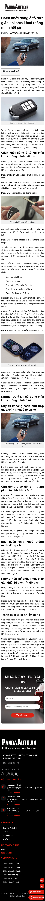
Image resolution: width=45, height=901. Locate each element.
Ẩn (17, 71)
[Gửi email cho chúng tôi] (12, 774)
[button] (41, 7)
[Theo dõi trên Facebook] (3, 774)
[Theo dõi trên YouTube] (16, 774)
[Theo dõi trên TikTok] (8, 774)
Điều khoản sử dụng (18, 896)
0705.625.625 (6, 853)
